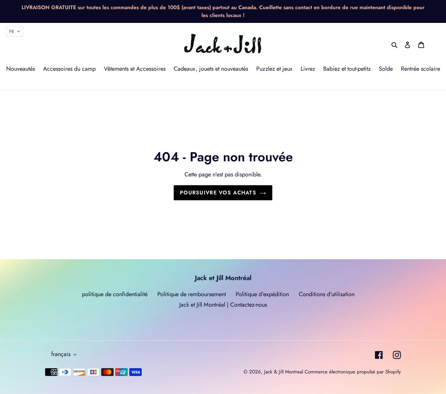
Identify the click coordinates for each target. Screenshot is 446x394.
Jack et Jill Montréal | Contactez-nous (223, 304)
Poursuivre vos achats (218, 192)
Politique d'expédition (262, 294)
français (61, 354)
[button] (15, 31)
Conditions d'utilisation (327, 294)
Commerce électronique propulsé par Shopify (353, 371)
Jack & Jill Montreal (283, 371)
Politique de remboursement (191, 294)
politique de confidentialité (115, 294)
